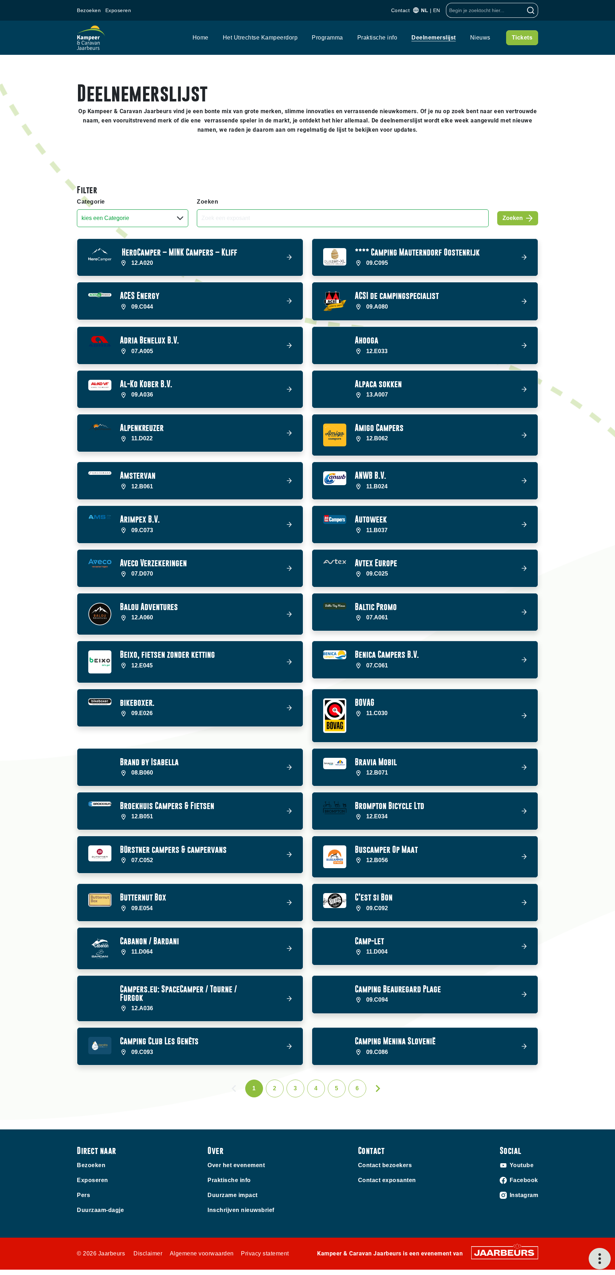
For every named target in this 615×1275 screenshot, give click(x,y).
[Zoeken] (531, 10)
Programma (327, 38)
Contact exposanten (387, 1180)
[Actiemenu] (600, 1258)
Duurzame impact (232, 1195)
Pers (83, 1195)
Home (201, 38)
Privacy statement (265, 1253)
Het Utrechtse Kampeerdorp (260, 38)
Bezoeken (89, 10)
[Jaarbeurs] (504, 1252)
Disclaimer (147, 1253)
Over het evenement (236, 1165)
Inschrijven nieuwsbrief (240, 1210)
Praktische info (377, 38)
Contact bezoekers (385, 1165)
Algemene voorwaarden (202, 1253)
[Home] (91, 37)
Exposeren (118, 10)
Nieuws (480, 38)
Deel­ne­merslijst (433, 38)
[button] (190, 257)
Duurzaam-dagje (100, 1210)
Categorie (91, 202)
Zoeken (207, 202)
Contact (400, 10)
